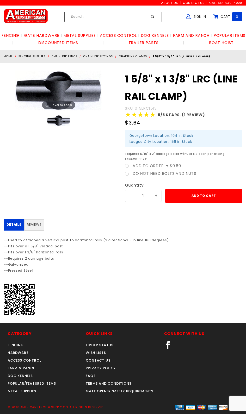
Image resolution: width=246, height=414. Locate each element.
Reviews (34, 224)
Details (14, 224)
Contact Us (194, 2)
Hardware (18, 352)
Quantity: (135, 185)
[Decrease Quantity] (130, 196)
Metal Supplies (22, 391)
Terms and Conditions (108, 383)
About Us (169, 2)
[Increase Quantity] (156, 196)
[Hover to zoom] (58, 90)
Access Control (24, 360)
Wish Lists (96, 352)
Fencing (16, 345)
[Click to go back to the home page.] (26, 16)
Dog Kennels (20, 375)
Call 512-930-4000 (225, 2)
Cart (228, 16)
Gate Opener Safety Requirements (119, 391)
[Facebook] (170, 347)
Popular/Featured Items (32, 383)
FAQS (90, 375)
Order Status (99, 345)
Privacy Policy (101, 368)
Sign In (199, 16)
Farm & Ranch (22, 368)
